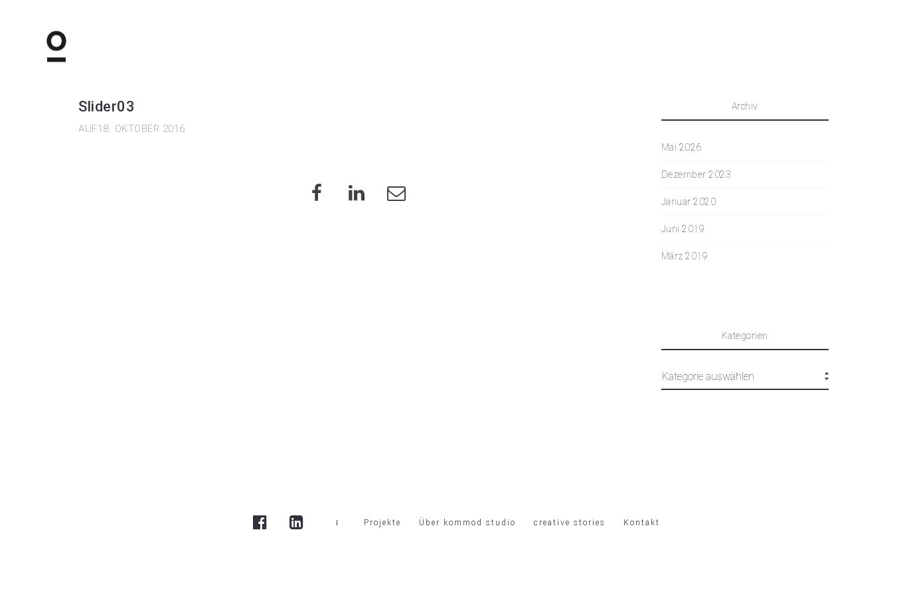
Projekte (382, 522)
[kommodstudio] (56, 46)
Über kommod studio (467, 522)
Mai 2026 (681, 147)
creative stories (570, 522)
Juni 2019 (683, 229)
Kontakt (641, 522)
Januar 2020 (688, 201)
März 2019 (684, 256)
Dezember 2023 (696, 174)
